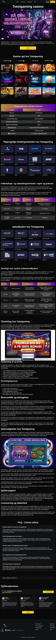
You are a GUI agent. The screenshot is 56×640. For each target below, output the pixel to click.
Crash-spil (34, 60)
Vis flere (28, 612)
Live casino (20, 60)
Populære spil (6, 60)
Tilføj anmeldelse (48, 591)
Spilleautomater (48, 60)
